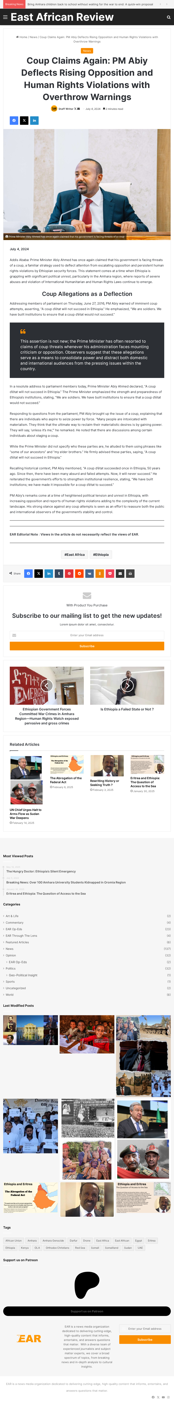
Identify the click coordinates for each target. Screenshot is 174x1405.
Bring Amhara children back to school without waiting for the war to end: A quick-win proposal (90, 4)
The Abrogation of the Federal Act (66, 780)
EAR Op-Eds (14, 929)
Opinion (11, 955)
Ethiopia (102, 554)
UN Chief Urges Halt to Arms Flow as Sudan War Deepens (26, 814)
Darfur (73, 1240)
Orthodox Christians (57, 1247)
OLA (37, 1247)
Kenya (25, 1247)
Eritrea (152, 1240)
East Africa (76, 554)
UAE (140, 1247)
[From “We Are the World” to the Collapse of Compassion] (87, 1140)
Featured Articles (17, 942)
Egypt (138, 1240)
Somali (95, 1247)
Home (23, 37)
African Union (14, 1240)
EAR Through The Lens (21, 935)
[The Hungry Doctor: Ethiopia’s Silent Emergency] (30, 1126)
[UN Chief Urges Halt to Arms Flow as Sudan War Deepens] (27, 780)
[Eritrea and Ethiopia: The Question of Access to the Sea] (147, 764)
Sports (10, 981)
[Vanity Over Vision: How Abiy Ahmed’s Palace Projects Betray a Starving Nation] (143, 1056)
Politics (10, 968)
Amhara (32, 1240)
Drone (86, 1240)
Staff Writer (66, 108)
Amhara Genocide (53, 1240)
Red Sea (80, 1247)
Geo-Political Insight (23, 975)
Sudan (128, 1247)
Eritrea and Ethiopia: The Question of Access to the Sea (145, 782)
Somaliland (111, 1247)
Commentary (15, 922)
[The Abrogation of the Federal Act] (67, 764)
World (9, 994)
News (33, 37)
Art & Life (12, 916)
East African (122, 1240)
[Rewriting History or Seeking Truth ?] (107, 766)
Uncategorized (16, 988)
